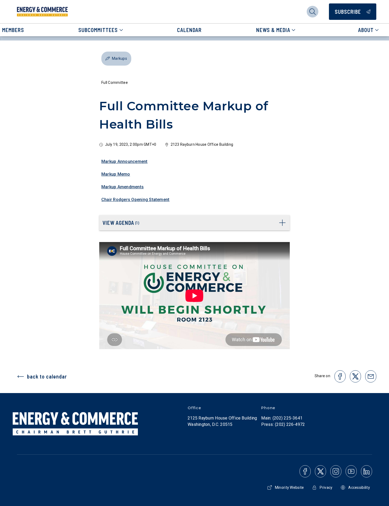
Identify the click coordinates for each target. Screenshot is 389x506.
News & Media (273, 30)
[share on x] (355, 376)
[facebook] (305, 471)
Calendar (189, 30)
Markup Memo (115, 174)
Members (13, 30)
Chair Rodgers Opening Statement (135, 199)
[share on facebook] (340, 376)
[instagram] (335, 471)
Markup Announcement (124, 161)
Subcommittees (98, 30)
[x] (320, 471)
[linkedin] (366, 471)
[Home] (42, 11)
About (366, 30)
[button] (116, 59)
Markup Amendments (122, 186)
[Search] (312, 11)
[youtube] (351, 471)
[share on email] (370, 376)
